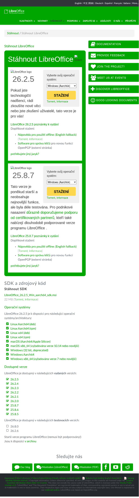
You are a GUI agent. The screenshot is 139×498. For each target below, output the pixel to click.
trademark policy (52, 490)
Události (105, 21)
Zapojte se (89, 21)
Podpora (72, 21)
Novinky (43, 21)
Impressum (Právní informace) (18, 478)
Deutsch (99, 3)
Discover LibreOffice (112, 89)
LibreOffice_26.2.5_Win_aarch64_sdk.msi (30, 295)
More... (135, 3)
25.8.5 (14, 414)
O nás (117, 21)
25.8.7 (14, 405)
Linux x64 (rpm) (20, 337)
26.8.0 (14, 426)
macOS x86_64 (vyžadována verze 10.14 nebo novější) (44, 346)
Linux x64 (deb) (20, 333)
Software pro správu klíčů (34, 143)
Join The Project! (110, 66)
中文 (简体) (88, 3)
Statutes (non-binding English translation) (103, 478)
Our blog (25, 467)
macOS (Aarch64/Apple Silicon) (30, 341)
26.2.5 (14, 379)
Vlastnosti (26, 21)
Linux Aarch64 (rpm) (23, 328)
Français (118, 3)
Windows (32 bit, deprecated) (29, 350)
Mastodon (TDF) (88, 467)
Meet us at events (111, 77)
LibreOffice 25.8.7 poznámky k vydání (35, 236)
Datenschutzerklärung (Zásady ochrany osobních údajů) (56, 478)
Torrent (51, 101)
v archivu (30, 441)
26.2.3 (14, 388)
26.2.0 (14, 401)
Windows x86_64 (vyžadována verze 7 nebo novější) (43, 359)
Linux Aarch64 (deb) (23, 324)
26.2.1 (14, 396)
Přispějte (130, 21)
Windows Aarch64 (22, 354)
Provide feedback (110, 55)
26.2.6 (14, 430)
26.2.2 (14, 392)
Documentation (108, 44)
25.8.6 (14, 409)
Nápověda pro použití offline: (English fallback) (47, 134)
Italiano (127, 3)
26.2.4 (14, 383)
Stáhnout (56, 21)
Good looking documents (116, 100)
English (78, 3)
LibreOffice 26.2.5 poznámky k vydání (35, 124)
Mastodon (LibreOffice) (54, 467)
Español (108, 3)
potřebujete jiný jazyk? (25, 154)
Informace (62, 101)
